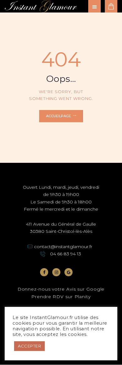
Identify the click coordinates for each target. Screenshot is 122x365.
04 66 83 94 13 (65, 254)
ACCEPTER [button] (29, 345)
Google (95, 289)
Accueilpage (58, 116)
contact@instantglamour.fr (63, 246)
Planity (82, 296)
